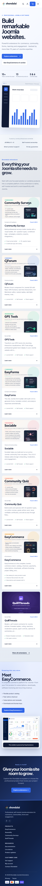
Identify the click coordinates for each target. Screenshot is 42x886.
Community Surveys (15, 225)
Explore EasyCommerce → (13, 710)
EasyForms (10, 395)
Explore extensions (12, 56)
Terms (14, 878)
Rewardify (8, 832)
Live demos (9, 849)
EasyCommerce (13, 559)
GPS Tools (9, 339)
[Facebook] (6, 821)
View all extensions (21, 653)
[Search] (23, 4)
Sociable (9, 448)
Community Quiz (13, 504)
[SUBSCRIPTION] (21, 208)
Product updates (10, 852)
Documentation (10, 846)
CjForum (9, 283)
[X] (9, 821)
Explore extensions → (21, 790)
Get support (9, 860)
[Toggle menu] (38, 4)
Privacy (7, 878)
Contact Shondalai (11, 866)
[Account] (27, 4)
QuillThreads (11, 620)
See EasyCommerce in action (14, 63)
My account (9, 863)
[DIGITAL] (21, 602)
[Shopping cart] (32, 4)
